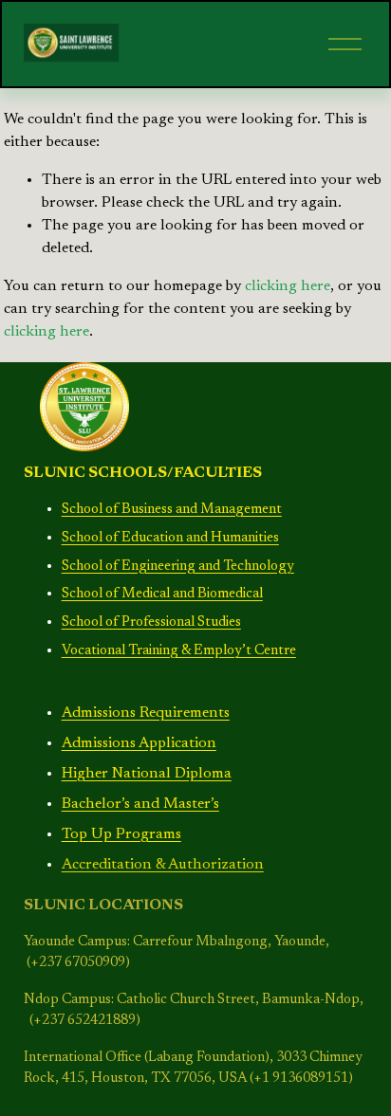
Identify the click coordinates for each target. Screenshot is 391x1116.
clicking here (287, 286)
